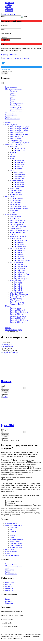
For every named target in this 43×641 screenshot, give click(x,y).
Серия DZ (18, 286)
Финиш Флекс (15, 105)
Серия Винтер (19, 276)
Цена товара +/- (7, 345)
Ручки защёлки (15, 200)
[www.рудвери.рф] (8, 14)
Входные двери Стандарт (19, 127)
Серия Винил (19, 242)
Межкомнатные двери (13, 89)
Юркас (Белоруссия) (17, 280)
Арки (7, 568)
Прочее (12, 212)
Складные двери (16, 107)
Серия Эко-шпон (20, 240)
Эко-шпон (13, 91)
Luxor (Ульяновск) (16, 224)
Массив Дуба (19, 178)
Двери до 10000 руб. (17, 318)
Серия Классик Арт (21, 274)
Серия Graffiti (19, 164)
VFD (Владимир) (16, 262)
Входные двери (11, 87)
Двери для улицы (16, 136)
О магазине (9, 3)
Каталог (4, 73)
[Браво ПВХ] (4, 397)
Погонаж (6, 381)
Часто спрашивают (12, 119)
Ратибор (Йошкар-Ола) (18, 226)
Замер (7, 599)
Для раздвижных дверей (19, 208)
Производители (11, 115)
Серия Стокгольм (20, 278)
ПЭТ (11, 97)
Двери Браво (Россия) (18, 220)
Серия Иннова (19, 270)
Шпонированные (16, 103)
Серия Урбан (19, 272)
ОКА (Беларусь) (16, 300)
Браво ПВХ (7, 425)
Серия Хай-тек (19, 148)
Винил (12, 99)
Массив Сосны (19, 174)
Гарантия (8, 586)
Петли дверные (15, 202)
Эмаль (12, 101)
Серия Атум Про (20, 266)
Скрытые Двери (16, 109)
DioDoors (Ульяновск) (18, 296)
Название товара (7, 347)
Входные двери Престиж (19, 131)
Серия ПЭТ (18, 252)
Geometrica (18, 282)
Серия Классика (20, 150)
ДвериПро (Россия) (17, 222)
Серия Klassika (19, 162)
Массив (12, 93)
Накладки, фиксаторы (18, 206)
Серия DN (18, 288)
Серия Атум (18, 264)
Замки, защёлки (16, 204)
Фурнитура (9, 113)
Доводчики (14, 210)
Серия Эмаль (19, 244)
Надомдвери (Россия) (18, 228)
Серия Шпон (19, 258)
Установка (9, 9)
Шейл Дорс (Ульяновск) (19, 294)
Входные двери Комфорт (19, 129)
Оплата (8, 7)
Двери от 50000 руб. (17, 314)
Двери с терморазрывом (19, 134)
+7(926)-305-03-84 (9, 54)
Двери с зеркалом (16, 132)
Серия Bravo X (19, 250)
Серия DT (18, 284)
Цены (7, 117)
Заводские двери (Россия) (19, 230)
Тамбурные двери (16, 140)
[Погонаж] (9, 353)
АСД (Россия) (15, 218)
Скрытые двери (16, 192)
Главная (8, 123)
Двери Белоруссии (17, 302)
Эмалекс (13, 95)
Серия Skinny (19, 160)
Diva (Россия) (15, 234)
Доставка (8, 5)
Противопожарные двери (19, 142)
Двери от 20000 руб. (17, 322)
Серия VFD (18, 166)
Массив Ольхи (19, 176)
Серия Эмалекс (20, 268)
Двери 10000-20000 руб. (19, 320)
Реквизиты (9, 588)
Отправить (5, 40)
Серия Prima (18, 254)
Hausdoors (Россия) (17, 304)
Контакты (9, 11)
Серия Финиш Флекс (22, 260)
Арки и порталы (16, 111)
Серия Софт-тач (20, 246)
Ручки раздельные (16, 198)
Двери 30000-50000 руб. (19, 312)
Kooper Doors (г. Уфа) (18, 232)
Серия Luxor (18, 168)
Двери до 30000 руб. (17, 310)
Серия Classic (19, 186)
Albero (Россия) (15, 238)
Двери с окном (15, 138)
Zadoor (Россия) (16, 298)
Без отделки (18, 172)
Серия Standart (19, 182)
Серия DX (18, 290)
